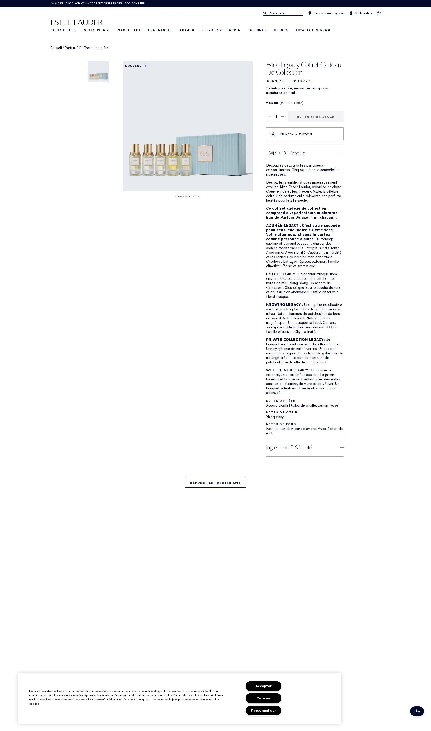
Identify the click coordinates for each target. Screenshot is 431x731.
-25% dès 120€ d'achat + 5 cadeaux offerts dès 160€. (97, 3)
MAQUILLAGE (129, 30)
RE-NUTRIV (212, 30)
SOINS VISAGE (97, 30)
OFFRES (281, 30)
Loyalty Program (313, 30)
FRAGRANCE (159, 30)
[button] (417, 711)
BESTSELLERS (63, 30)
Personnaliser (263, 711)
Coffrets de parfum (94, 48)
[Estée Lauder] (76, 21)
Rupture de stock (316, 117)
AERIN (234, 30)
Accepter (264, 686)
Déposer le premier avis (215, 483)
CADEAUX (186, 30)
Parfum (70, 48)
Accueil (56, 48)
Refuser (264, 698)
